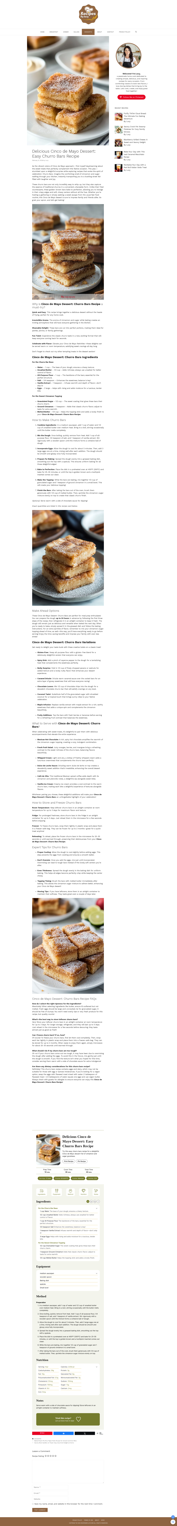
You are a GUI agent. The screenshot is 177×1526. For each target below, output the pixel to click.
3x (95, 1201)
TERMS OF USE (88, 1520)
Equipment (56, 1194)
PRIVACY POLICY (124, 32)
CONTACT (110, 32)
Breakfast (54, 32)
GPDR (102, 1520)
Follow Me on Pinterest (133, 97)
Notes (96, 1194)
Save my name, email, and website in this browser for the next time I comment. (68, 1504)
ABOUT (99, 32)
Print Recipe (68, 1161)
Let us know (60, 1421)
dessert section (88, 351)
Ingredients (41, 1194)
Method (70, 1194)
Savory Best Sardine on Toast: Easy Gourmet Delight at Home (54, 1443)
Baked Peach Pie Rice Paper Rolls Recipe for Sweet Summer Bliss (55, 1441)
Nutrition (84, 1194)
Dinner (66, 32)
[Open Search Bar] (136, 32)
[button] (97, 1208)
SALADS (76, 32)
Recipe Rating (38, 1456)
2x (91, 1201)
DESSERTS (88, 32)
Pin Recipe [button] (82, 1161)
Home (42, 32)
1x (88, 1201)
